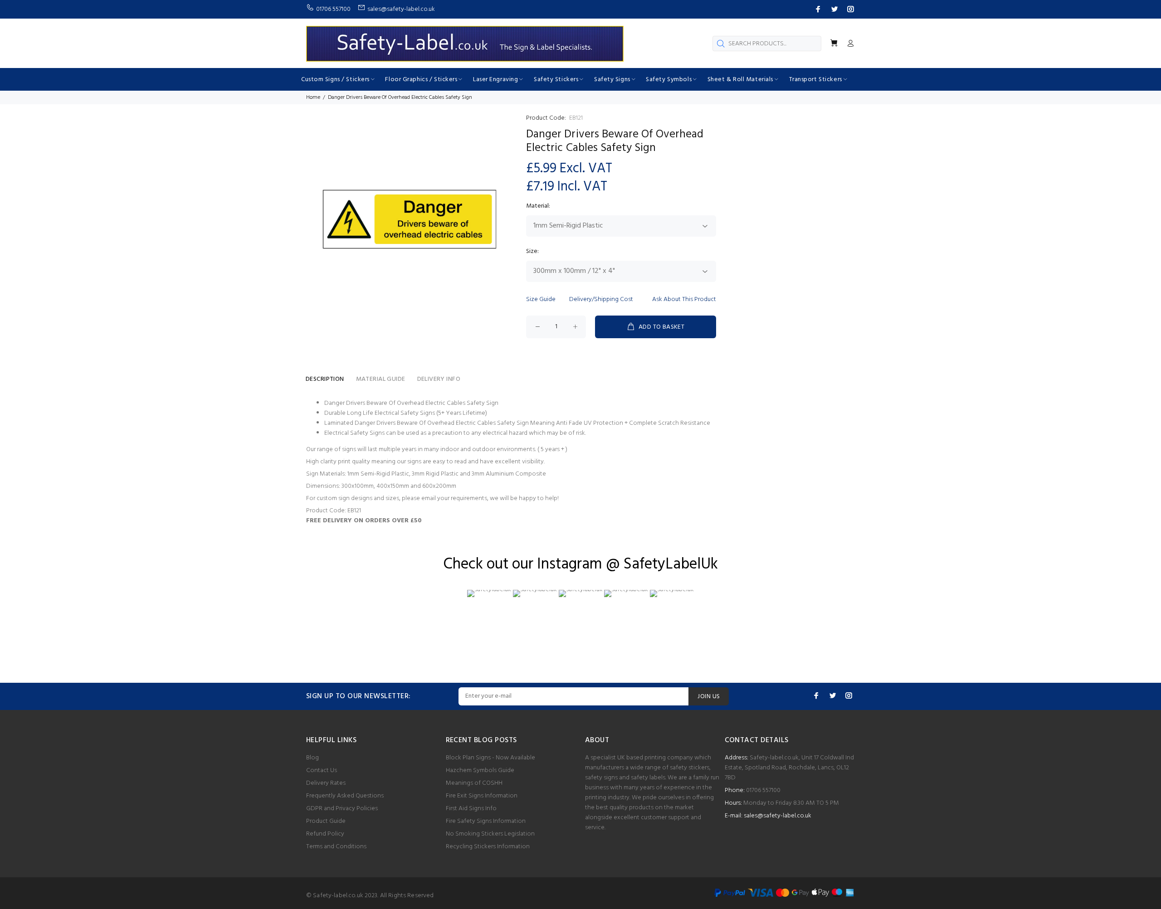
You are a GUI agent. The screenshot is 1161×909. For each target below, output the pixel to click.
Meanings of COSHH (474, 783)
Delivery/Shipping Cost (601, 299)
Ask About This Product (684, 299)
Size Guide (541, 299)
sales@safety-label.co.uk (777, 816)
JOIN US (709, 696)
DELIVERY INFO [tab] (438, 379)
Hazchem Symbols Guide (480, 770)
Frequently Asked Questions (345, 796)
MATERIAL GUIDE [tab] (380, 379)
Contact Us (321, 770)
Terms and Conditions (336, 846)
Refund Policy (325, 834)
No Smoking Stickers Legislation (490, 834)
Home (313, 97)
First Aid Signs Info (471, 808)
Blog (312, 758)
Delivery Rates (326, 783)
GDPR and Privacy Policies (342, 808)
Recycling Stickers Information (488, 846)
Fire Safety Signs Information (486, 821)
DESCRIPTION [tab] (325, 379)
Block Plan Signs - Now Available (490, 758)
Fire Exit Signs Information (481, 796)
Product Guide (326, 821)
